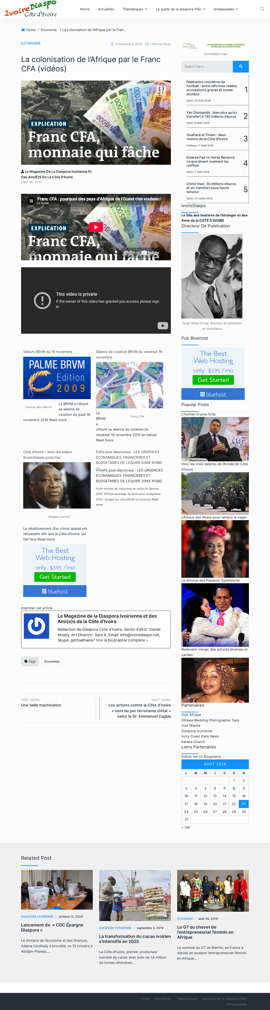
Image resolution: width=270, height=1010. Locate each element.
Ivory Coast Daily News (200, 736)
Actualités (106, 9)
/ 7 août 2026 (205, 145)
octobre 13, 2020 (71, 916)
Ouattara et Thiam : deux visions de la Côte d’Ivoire (207, 137)
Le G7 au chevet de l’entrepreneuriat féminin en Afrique (205, 932)
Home (84, 9)
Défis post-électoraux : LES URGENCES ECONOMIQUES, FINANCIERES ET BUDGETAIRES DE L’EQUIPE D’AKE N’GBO (129, 457)
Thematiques (133, 9)
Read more (57, 420)
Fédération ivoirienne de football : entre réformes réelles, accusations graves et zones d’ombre (212, 88)
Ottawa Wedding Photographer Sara (210, 720)
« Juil (185, 827)
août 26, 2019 (208, 918)
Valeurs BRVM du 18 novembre (47, 352)
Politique (191, 145)
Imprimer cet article (37, 608)
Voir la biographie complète (120, 640)
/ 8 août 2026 (201, 122)
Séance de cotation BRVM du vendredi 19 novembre (129, 354)
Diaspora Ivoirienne (196, 731)
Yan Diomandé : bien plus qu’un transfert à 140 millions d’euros (211, 114)
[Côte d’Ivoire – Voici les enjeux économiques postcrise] (57, 487)
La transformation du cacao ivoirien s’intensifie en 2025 (135, 939)
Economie (49, 30)
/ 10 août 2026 (202, 100)
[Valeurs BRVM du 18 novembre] (57, 377)
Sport (189, 100)
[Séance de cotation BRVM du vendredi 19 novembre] (129, 401)
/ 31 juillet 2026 (202, 198)
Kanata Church (193, 742)
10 (186, 796)
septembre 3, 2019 (150, 928)
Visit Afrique (191, 715)
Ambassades (224, 9)
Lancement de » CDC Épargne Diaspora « (52, 927)
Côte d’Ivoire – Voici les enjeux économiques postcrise (47, 454)
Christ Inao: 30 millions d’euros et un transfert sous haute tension (211, 188)
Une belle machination (41, 703)
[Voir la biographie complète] (147, 640)
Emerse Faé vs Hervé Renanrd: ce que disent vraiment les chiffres (210, 161)
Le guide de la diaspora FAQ (178, 9)
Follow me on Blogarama (201, 756)
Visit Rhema (190, 725)
